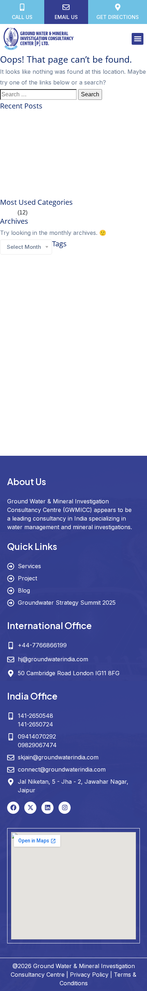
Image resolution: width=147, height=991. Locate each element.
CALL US (22, 17)
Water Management (71, 420)
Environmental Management (71, 273)
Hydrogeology (32, 377)
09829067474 (37, 745)
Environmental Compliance (23, 273)
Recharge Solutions (41, 398)
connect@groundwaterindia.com (62, 769)
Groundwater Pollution (114, 351)
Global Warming (91, 291)
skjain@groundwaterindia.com (58, 757)
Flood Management (16, 291)
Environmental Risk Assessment (28, 282)
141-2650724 (35, 724)
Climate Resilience (99, 264)
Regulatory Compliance (79, 398)
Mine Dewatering (116, 379)
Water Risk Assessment (70, 450)
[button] (137, 39)
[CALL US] (22, 7)
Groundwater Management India (88, 340)
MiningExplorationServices (71, 389)
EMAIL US (66, 17)
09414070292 (37, 736)
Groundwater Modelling (29, 350)
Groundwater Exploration (49, 312)
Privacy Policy (89, 974)
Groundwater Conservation (71, 301)
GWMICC (62, 361)
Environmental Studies (76, 282)
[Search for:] (38, 94)
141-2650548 (35, 715)
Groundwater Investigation (47, 325)
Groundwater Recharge (20, 363)
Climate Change (49, 263)
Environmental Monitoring (119, 273)
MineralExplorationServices (23, 389)
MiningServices (109, 389)
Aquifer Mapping (73, 254)
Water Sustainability (110, 450)
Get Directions (117, 17)
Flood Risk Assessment (55, 291)
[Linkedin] (47, 808)
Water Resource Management (59, 434)
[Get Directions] (117, 7)
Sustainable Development (123, 398)
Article (8, 212)
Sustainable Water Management (55, 407)
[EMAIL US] (66, 7)
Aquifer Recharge (110, 254)
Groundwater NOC (77, 351)
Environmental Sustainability (121, 282)
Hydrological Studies (83, 379)
